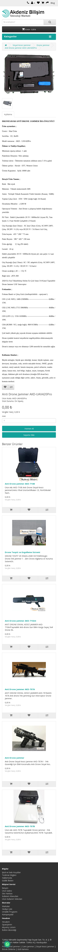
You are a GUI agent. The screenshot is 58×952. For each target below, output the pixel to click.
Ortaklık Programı (9, 911)
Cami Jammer (28, 946)
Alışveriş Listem (9, 927)
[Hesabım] (33, 3)
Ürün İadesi (7, 890)
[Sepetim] (43, 3)
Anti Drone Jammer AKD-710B (20, 483)
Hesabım (6, 922)
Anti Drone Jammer (14, 757)
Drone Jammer (43, 45)
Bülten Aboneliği (9, 930)
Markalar (6, 906)
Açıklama (8, 114)
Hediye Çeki (7, 909)
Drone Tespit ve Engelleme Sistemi (22, 552)
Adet (4, 416)
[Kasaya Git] (47, 3)
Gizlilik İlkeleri (7, 880)
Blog (53, 3)
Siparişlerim (7, 924)
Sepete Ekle (29, 435)
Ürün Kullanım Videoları (12, 899)
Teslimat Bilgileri (9, 875)
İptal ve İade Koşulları (11, 872)
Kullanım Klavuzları (10, 896)
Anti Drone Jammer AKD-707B (20, 826)
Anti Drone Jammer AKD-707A (20, 689)
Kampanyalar (7, 914)
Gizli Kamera (23, 949)
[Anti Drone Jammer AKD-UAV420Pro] (29, 74)
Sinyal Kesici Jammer (22, 45)
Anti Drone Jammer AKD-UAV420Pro (21, 48)
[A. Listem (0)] (38, 3)
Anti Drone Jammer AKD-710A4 (20, 620)
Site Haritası (7, 893)
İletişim (5, 888)
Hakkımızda (7, 878)
